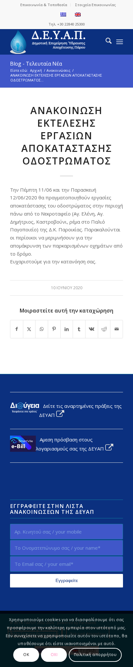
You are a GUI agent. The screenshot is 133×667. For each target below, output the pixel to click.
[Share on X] (29, 329)
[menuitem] (44, 4)
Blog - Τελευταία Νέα (36, 63)
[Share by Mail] (116, 329)
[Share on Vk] (92, 329)
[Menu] (119, 41)
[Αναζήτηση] (105, 42)
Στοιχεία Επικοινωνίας (95, 4)
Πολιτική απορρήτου (95, 654)
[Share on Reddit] (104, 329)
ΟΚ (26, 654)
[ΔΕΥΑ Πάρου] (55, 42)
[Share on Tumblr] (79, 329)
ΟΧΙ (54, 654)
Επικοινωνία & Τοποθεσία (43, 4)
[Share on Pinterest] (54, 329)
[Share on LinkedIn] (67, 329)
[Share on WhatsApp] (42, 329)
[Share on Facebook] (16, 329)
